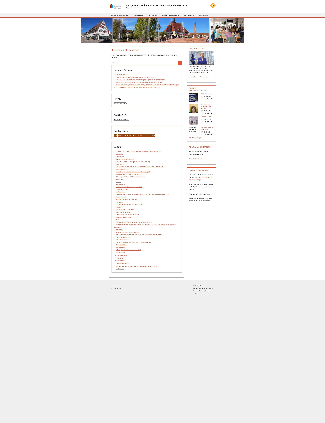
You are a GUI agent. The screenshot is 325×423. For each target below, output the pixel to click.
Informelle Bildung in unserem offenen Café (129, 204)
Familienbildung (120, 192)
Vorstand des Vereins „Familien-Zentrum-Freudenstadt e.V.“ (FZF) (136, 266)
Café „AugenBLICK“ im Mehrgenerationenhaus (130, 177)
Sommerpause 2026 (122, 75)
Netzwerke (119, 230)
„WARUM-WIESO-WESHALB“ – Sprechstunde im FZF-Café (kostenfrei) (138, 151)
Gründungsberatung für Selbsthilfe (126, 199)
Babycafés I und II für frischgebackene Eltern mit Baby (133, 162)
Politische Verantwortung (123, 240)
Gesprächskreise (121, 197)
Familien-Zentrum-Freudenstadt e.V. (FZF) (129, 187)
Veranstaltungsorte (123, 263)
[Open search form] (214, 15)
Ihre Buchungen (122, 255)
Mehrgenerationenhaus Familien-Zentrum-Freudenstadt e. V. (157, 5)
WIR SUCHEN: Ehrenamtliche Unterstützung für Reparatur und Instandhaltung (140, 80)
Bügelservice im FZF (122, 169)
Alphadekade (120, 156)
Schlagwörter (121, 260)
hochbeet (140, 135)
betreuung (128, 135)
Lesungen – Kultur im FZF (124, 217)
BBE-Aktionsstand (206, 94)
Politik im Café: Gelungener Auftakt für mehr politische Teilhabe (136, 77)
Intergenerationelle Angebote (125, 209)
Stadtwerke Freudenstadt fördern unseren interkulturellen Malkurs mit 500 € (139, 82)
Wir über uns (120, 269)
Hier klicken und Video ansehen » (199, 77)
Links (117, 219)
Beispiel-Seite (120, 164)
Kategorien (120, 258)
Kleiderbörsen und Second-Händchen (127, 214)
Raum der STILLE (121, 245)
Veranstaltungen (121, 252)
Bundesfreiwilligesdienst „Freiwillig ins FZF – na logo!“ (133, 172)
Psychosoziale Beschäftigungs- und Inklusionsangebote (133, 242)
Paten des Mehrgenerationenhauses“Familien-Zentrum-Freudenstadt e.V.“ (139, 235)
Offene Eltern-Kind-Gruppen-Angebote (128, 232)
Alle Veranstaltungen (195, 138)
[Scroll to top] (322, 420)
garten (134, 135)
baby (115, 135)
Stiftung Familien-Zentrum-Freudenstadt (128, 250)
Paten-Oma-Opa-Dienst (123, 237)
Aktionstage (119, 154)
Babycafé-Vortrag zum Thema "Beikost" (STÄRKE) (206, 106)
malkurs (152, 135)
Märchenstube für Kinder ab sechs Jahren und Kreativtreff (134, 222)
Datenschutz (120, 179)
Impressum (119, 202)
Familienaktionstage (122, 189)
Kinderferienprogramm (123, 212)
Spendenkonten (120, 247)
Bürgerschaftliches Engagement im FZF (128, 174)
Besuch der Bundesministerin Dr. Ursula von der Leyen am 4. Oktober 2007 (139, 167)
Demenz (118, 182)
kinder (146, 135)
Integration (119, 207)
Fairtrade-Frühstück (207, 116)
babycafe (120, 135)
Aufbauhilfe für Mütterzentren (125, 159)
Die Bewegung (120, 184)
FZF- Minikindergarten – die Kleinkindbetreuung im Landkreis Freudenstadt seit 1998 (142, 194)
